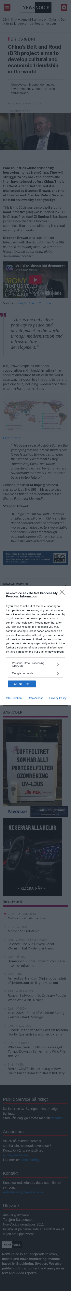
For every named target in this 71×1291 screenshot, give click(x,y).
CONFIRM (22, 683)
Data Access (35, 697)
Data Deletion (13, 697)
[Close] (63, 593)
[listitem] (35, 664)
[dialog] (35, 645)
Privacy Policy (57, 697)
